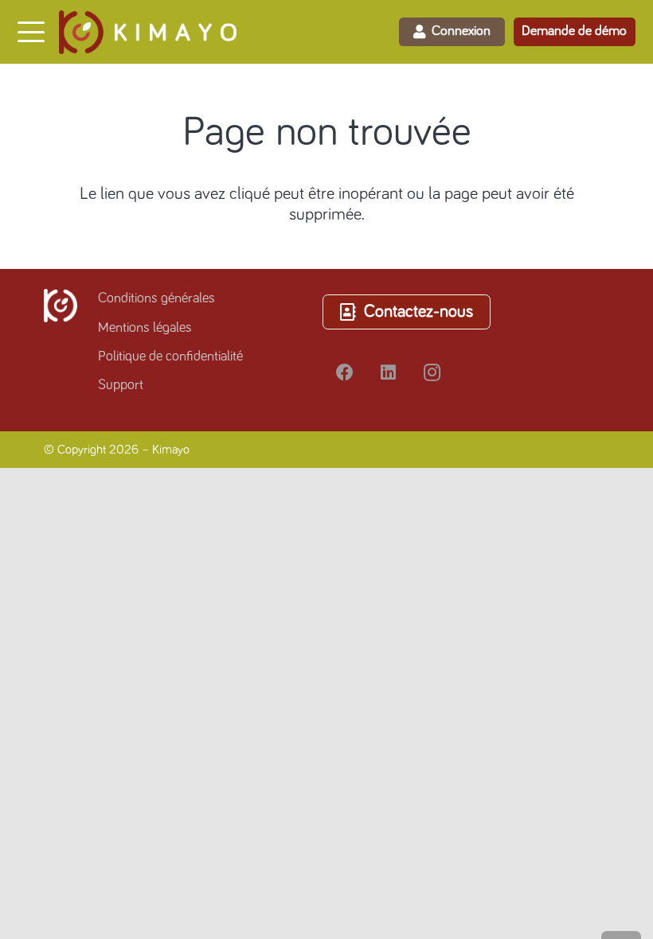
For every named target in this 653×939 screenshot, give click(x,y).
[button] (30, 31)
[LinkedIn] (388, 373)
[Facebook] (344, 373)
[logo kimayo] (148, 32)
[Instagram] (432, 373)
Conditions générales (156, 298)
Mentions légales (145, 328)
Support (120, 385)
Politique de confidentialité (170, 356)
